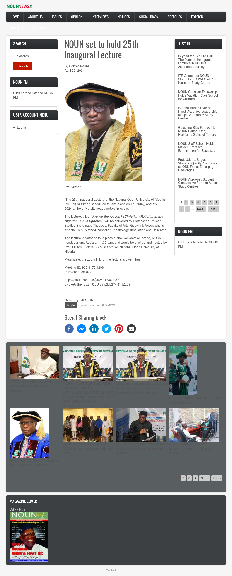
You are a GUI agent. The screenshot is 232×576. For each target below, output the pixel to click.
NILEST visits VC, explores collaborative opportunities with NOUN (191, 448)
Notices (124, 16)
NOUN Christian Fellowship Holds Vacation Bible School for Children (198, 95)
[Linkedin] (94, 328)
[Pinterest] (118, 328)
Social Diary (148, 16)
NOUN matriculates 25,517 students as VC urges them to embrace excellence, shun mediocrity (142, 388)
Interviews (100, 16)
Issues (57, 16)
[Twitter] (106, 328)
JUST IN (87, 300)
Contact (111, 570)
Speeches (175, 16)
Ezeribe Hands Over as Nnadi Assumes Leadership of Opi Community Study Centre (198, 112)
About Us (35, 16)
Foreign (197, 16)
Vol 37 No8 (17, 509)
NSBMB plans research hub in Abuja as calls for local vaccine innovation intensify (142, 448)
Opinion (76, 16)
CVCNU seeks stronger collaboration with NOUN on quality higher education (36, 386)
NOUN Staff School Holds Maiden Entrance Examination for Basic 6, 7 (196, 147)
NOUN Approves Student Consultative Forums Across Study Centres (198, 182)
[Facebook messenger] (81, 328)
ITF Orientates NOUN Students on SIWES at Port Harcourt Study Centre (197, 79)
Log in (21, 127)
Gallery (17, 26)
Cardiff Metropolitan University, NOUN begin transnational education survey (89, 448)
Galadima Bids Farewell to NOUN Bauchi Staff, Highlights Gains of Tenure (197, 131)
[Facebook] (69, 328)
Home (15, 16)
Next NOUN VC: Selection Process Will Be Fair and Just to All (34, 462)
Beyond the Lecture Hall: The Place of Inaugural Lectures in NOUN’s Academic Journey (195, 61)
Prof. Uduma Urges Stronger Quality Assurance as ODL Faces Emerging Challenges (198, 164)
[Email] (131, 328)
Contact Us (41, 26)
